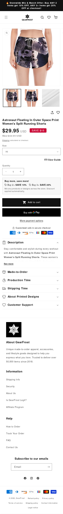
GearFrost (20, 498)
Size (4, 145)
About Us (11, 393)
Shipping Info (13, 379)
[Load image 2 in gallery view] (31, 98)
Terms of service (15, 503)
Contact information (49, 503)
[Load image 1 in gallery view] (12, 98)
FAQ (8, 440)
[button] (6, 17)
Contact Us (12, 447)
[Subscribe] (48, 466)
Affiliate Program (15, 407)
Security (10, 386)
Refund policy (33, 498)
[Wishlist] (49, 17)
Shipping (5, 140)
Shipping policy (32, 503)
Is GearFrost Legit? (16, 400)
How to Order (13, 426)
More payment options (31, 220)
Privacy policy (48, 498)
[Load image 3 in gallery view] (51, 98)
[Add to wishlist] (58, 112)
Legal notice (33, 507)
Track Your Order (15, 433)
